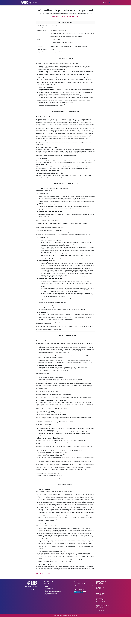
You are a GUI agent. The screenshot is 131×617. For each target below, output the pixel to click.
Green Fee (46, 583)
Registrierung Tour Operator (81, 583)
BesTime (35, 2)
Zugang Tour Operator (49, 590)
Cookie (45, 594)
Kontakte (46, 586)
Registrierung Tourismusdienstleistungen (84, 585)
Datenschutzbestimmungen (51, 593)
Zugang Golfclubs (48, 588)
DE (33, 589)
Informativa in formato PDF (43, 573)
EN (31, 589)
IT (29, 589)
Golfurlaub (46, 585)
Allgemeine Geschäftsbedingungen (52, 591)
